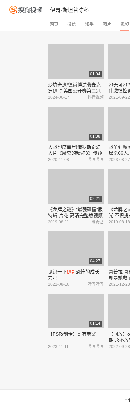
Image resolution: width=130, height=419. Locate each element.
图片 (107, 24)
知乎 (89, 24)
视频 (124, 24)
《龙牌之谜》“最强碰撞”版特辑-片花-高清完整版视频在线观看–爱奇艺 (75, 215)
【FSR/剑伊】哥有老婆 (72, 334)
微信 (71, 24)
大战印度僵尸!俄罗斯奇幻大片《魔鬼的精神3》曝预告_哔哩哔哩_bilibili (75, 153)
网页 (54, 24)
